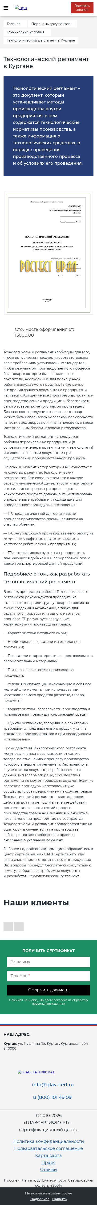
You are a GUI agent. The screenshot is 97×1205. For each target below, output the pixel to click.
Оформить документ (48, 990)
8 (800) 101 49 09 (52, 1097)
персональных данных (48, 1003)
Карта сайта (48, 1155)
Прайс (48, 1162)
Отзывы (48, 1169)
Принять (59, 1199)
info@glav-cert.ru (53, 1084)
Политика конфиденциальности (48, 1141)
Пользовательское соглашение (48, 1148)
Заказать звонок (82, 8)
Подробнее (39, 1199)
